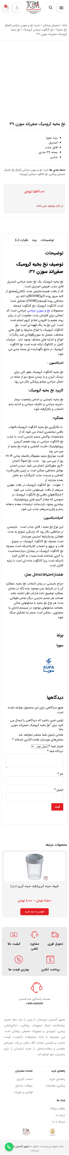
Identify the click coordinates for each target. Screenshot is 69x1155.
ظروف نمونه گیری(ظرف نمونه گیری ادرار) (35, 886)
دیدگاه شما (55, 751)
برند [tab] (34, 240)
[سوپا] (48, 680)
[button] (61, 7)
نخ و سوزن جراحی (39, 310)
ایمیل (58, 789)
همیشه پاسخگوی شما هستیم (34, 999)
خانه (64, 25)
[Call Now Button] (9, 1147)
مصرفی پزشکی (51, 25)
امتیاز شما (56, 746)
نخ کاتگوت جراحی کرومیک (38, 30)
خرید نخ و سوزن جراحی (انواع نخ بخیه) (27, 170)
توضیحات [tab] (47, 240)
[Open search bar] (51, 7)
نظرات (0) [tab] (21, 240)
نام (60, 774)
